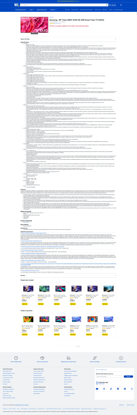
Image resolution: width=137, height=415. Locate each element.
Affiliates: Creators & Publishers (70, 375)
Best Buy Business (68, 381)
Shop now (77, 1)
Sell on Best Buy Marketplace (70, 371)
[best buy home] (16, 4)
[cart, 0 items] (121, 5)
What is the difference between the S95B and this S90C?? (34, 253)
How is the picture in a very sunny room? (30, 270)
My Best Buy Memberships (39, 389)
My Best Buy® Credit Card (8, 389)
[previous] (21, 294)
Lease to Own (6, 393)
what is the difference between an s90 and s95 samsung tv (34, 233)
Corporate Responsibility (69, 393)
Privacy (18, 408)
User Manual (26, 222)
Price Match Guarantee (8, 377)
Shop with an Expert (37, 373)
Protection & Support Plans (39, 379)
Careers (65, 391)
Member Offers (36, 393)
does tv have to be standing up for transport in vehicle (33, 260)
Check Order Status (7, 371)
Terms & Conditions (12, 408)
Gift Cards (5, 384)
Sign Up (128, 376)
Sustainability (67, 395)
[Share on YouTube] (97, 389)
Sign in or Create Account (101, 369)
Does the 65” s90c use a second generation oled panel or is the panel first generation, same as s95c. (43, 246)
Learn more (102, 383)
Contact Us (35, 384)
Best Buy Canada (130, 404)
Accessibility (5, 408)
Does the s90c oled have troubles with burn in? (32, 240)
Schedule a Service (37, 375)
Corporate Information (69, 389)
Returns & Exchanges (7, 375)
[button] (21, 9)
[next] (115, 294)
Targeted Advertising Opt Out (86, 408)
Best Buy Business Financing (9, 397)
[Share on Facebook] (118, 389)
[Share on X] (132, 389)
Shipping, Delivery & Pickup (9, 373)
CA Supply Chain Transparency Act (99, 408)
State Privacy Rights (32, 408)
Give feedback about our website (21, 404)
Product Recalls (6, 379)
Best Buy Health (67, 377)
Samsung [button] (51, 17)
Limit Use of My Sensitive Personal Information (71, 408)
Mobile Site (121, 404)
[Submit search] (107, 4)
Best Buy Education (68, 379)
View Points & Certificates (38, 391)
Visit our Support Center (38, 371)
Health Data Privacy (40, 408)
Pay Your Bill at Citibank (8, 391)
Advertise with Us (68, 373)
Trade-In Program (6, 381)
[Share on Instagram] (104, 389)
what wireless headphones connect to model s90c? (33, 250)
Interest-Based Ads (24, 408)
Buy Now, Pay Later (7, 395)
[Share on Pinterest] (125, 389)
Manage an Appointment (38, 377)
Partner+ (66, 384)
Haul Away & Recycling (38, 381)
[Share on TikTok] (111, 389)
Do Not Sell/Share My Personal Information (54, 408)
